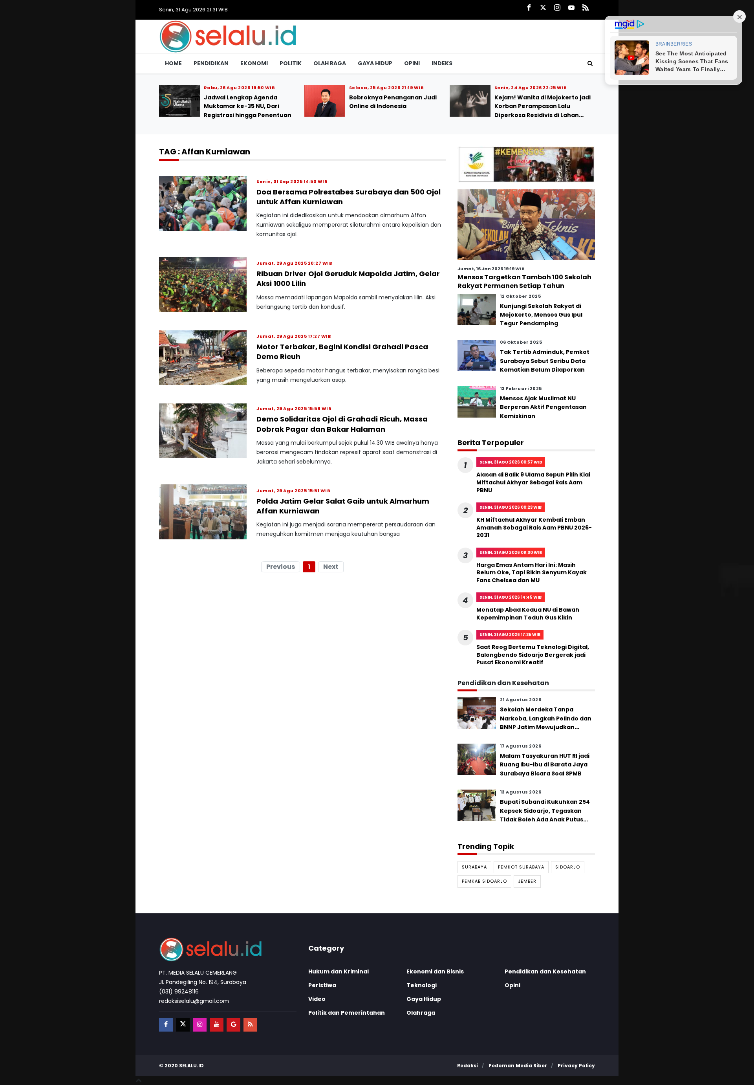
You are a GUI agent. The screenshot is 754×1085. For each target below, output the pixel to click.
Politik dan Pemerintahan (346, 1013)
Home (173, 63)
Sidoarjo (567, 867)
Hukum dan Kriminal (338, 971)
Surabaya (474, 867)
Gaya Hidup (375, 63)
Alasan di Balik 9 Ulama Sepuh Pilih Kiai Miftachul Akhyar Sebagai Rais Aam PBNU (533, 482)
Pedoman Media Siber (518, 1065)
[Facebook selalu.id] (529, 8)
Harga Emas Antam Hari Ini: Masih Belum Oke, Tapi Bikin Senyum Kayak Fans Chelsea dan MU (531, 572)
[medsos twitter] (183, 1025)
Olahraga (420, 1013)
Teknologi (421, 985)
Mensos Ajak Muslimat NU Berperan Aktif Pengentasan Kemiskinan (543, 407)
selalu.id (191, 1065)
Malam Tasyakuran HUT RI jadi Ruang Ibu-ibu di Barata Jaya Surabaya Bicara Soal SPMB (544, 764)
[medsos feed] (250, 1025)
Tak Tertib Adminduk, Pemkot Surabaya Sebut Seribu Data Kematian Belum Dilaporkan (544, 361)
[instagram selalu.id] (557, 8)
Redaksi (467, 1065)
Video (317, 999)
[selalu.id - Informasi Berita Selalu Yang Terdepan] (227, 35)
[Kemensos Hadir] (526, 164)
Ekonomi (254, 63)
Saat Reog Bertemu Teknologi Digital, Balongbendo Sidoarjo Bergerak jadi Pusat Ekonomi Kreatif (532, 654)
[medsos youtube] (216, 1025)
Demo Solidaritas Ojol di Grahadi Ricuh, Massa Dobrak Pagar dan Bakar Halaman (342, 424)
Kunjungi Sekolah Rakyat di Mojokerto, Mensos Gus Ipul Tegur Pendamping (541, 314)
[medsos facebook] (166, 1025)
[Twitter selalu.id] (543, 8)
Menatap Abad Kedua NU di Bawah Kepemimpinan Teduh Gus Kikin (527, 613)
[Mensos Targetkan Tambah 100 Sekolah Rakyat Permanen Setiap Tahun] (526, 224)
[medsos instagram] (200, 1025)
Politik (291, 63)
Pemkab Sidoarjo (484, 881)
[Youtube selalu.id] (571, 8)
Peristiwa (322, 985)
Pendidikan (211, 63)
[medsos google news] (233, 1025)
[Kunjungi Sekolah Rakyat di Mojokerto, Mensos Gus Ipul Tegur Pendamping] (477, 308)
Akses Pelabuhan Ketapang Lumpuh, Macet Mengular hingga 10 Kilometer (451, 106)
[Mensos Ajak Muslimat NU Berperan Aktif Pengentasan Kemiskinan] (477, 401)
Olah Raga (329, 63)
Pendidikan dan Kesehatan (545, 971)
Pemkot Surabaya (521, 867)
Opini (412, 63)
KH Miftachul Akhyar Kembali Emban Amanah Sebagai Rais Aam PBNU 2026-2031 (307, 106)
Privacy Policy (576, 1065)
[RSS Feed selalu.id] (585, 8)
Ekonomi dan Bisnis (435, 971)
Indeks (442, 63)
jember (527, 881)
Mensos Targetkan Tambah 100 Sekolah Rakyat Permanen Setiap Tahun (524, 281)
